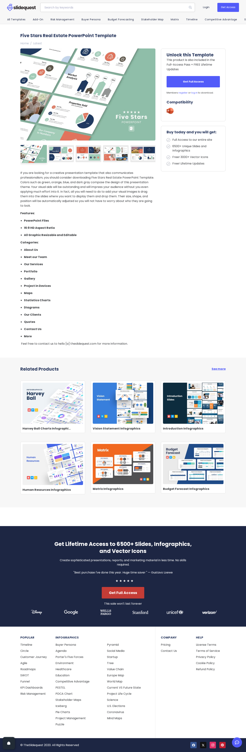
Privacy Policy (205, 657)
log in (194, 92)
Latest (37, 43)
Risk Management (63, 19)
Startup (112, 657)
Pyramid (113, 645)
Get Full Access (193, 81)
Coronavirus (115, 712)
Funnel (25, 681)
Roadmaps (28, 669)
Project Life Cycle (119, 694)
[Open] (9, 743)
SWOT (24, 675)
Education (62, 675)
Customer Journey (33, 657)
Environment (64, 663)
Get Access (228, 7)
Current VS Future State (124, 688)
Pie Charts (62, 712)
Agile (23, 663)
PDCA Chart (64, 694)
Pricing (165, 645)
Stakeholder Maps (68, 700)
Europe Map (115, 675)
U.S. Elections (116, 706)
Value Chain (115, 669)
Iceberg (61, 706)
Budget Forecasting (121, 19)
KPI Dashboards (31, 688)
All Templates (16, 19)
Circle (24, 651)
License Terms (206, 645)
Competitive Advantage (221, 19)
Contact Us (169, 651)
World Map (114, 681)
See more (219, 369)
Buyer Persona (91, 19)
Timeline (192, 19)
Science (112, 700)
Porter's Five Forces (69, 657)
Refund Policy (205, 669)
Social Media (115, 651)
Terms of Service (208, 651)
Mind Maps (114, 718)
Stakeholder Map (152, 19)
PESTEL (60, 688)
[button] (151, 94)
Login (206, 7)
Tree (110, 663)
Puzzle (59, 724)
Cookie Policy (205, 663)
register (183, 92)
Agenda (60, 651)
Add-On (38, 19)
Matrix (175, 19)
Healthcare (63, 669)
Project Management (70, 718)
